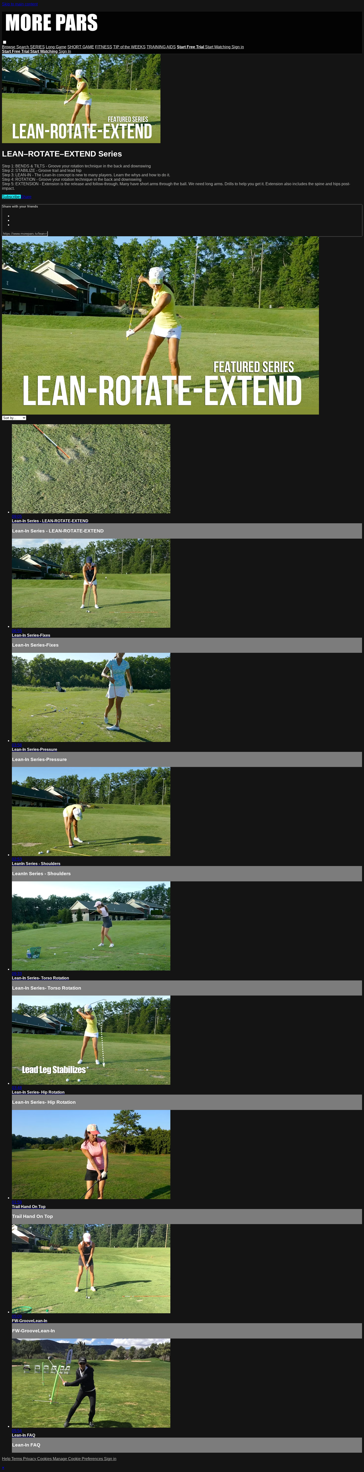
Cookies (45, 1459)
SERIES (37, 47)
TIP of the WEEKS (129, 47)
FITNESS (103, 47)
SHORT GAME (80, 47)
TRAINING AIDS (161, 47)
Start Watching (218, 47)
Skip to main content (20, 4)
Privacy (30, 1459)
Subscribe (11, 197)
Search (23, 47)
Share (26, 197)
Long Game (56, 47)
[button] (4, 42)
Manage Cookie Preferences (78, 1459)
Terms (17, 1459)
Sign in (238, 47)
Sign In (65, 51)
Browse (9, 47)
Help (6, 1459)
